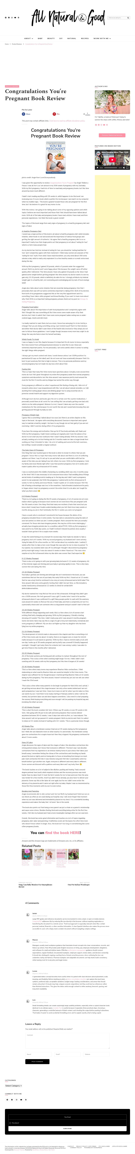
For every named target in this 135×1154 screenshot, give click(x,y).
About (27, 39)
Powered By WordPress (93, 1147)
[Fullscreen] (127, 168)
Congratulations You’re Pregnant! (62, 183)
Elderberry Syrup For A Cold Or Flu (73, 862)
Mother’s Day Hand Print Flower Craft (26, 863)
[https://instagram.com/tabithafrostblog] (16, 1100)
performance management (77, 950)
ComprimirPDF (37, 921)
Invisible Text (57, 1008)
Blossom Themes (19, 1150)
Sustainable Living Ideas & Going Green (37, 863)
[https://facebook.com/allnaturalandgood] (12, 1100)
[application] (112, 160)
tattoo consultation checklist (76, 979)
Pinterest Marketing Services (112, 135)
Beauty (51, 39)
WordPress (35, 1150)
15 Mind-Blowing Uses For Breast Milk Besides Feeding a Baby (62, 864)
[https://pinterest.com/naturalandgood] (7, 1100)
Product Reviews (12, 86)
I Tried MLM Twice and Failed (50, 862)
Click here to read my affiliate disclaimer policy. (67, 121)
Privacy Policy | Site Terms (47, 1150)
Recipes (85, 39)
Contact (71, 1146)
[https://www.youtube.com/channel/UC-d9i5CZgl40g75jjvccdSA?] (21, 1100)
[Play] (98, 168)
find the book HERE (62, 832)
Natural (72, 39)
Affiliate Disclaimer (119, 1146)
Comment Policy (76, 1147)
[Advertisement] (67, 62)
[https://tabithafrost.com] (26, 1100)
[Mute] (124, 168)
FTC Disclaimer (104, 1146)
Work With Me (101, 39)
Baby (40, 39)
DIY (61, 39)
